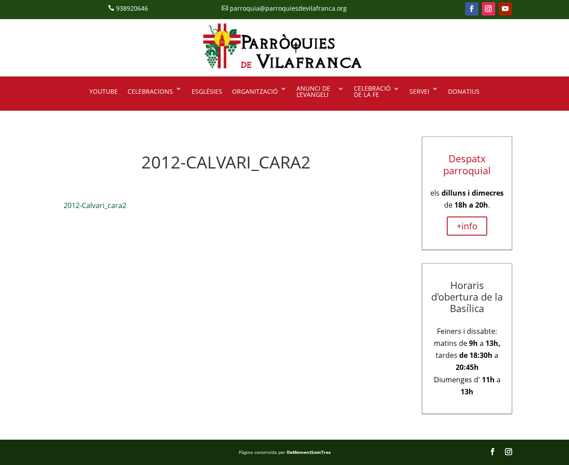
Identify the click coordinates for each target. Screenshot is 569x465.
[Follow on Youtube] (505, 9)
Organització (255, 91)
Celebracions (150, 91)
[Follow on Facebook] (471, 9)
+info (467, 226)
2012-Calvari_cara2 (95, 205)
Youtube (103, 91)
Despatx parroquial (467, 164)
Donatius (464, 91)
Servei (419, 91)
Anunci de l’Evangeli (313, 92)
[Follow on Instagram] (488, 9)
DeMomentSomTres (309, 452)
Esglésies (207, 91)
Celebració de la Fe (372, 92)
